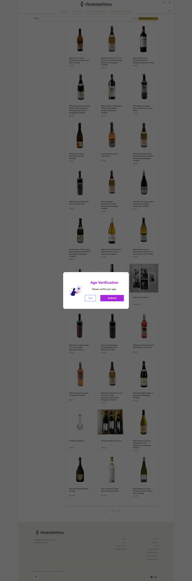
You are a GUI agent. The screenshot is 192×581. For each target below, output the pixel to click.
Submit (112, 298)
